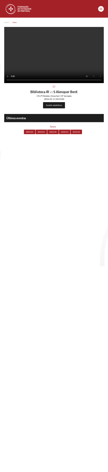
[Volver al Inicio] (18, 9)
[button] (101, 9)
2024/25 (41, 132)
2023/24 (53, 132)
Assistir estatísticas (54, 105)
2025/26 (29, 132)
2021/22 (76, 132)
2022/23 (64, 132)
